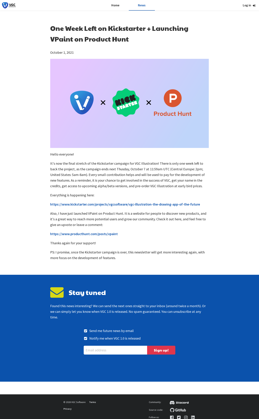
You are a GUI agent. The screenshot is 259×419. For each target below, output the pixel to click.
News (142, 5)
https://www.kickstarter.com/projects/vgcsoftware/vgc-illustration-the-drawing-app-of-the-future (125, 204)
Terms (92, 402)
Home (115, 5)
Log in (247, 5)
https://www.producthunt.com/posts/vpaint (84, 234)
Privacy (67, 408)
